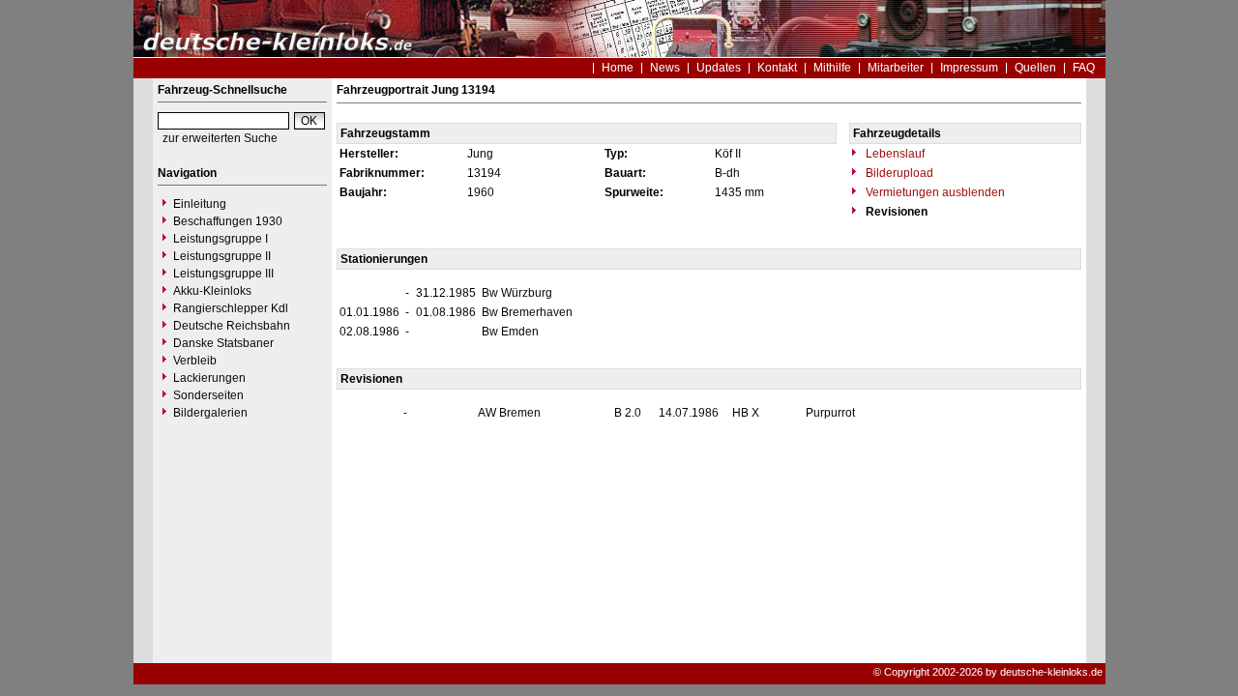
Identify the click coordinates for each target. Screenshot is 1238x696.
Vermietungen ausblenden (934, 192)
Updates (718, 67)
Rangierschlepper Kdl (230, 308)
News (665, 67)
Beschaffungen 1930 (227, 221)
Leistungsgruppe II (222, 256)
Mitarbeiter (896, 67)
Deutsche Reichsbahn (231, 326)
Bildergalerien (210, 413)
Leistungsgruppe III (223, 273)
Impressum (969, 67)
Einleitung (199, 204)
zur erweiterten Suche (220, 138)
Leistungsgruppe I (220, 239)
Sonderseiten (208, 395)
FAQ (1084, 67)
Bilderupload (898, 173)
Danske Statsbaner (223, 343)
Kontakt (777, 67)
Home (618, 67)
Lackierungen (209, 378)
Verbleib (195, 360)
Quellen (1035, 67)
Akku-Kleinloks (212, 291)
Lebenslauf (894, 153)
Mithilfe (832, 67)
